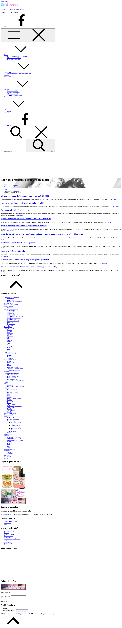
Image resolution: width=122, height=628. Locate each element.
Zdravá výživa (8, 456)
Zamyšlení (6, 455)
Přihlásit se (4, 601)
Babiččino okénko (9, 303)
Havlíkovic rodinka (12, 389)
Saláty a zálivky (11, 404)
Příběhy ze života (8, 388)
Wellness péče (11, 358)
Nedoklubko (14, 426)
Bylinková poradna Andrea (11, 304)
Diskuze (6, 55)
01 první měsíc (11, 310)
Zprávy (6, 458)
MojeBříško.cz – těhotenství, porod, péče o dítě (13, 9)
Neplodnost (10, 307)
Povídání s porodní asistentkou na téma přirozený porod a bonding (29, 267)
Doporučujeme (8, 327)
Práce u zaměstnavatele (13, 376)
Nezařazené (7, 371)
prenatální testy (8, 543)
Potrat (8, 446)
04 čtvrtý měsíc (11, 315)
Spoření (9, 432)
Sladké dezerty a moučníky (14, 406)
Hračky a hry (10, 362)
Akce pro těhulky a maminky (11, 297)
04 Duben (10, 334)
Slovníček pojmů (8, 415)
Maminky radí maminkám (14, 92)
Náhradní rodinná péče (13, 321)
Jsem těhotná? (7, 350)
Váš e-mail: (4, 608)
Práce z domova (11, 377)
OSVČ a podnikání (12, 374)
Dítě (5, 109)
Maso (8, 394)
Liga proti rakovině (16, 425)
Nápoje (9, 395)
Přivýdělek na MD (12, 379)
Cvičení (9, 441)
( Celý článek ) (113, 199)
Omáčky (9, 397)
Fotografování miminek (13, 419)
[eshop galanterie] (13, 503)
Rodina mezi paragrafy (10, 413)
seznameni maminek (9, 534)
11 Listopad (10, 345)
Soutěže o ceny (8, 434)
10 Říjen (9, 343)
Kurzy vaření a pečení (13, 392)
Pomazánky (10, 401)
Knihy (9, 365)
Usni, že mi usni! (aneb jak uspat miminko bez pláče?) (23, 203)
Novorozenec (7, 523)
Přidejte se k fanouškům (7, 514)
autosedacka (7, 537)
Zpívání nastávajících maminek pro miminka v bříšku (24, 226)
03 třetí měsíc (10, 313)
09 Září (9, 342)
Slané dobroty (11, 407)
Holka (9, 347)
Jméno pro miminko (12, 91)
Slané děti (13, 429)
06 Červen (10, 337)
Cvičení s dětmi (11, 418)
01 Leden (9, 330)
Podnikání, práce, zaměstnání (11, 373)
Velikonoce (10, 453)
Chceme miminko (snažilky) (11, 521)
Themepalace (53, 614)
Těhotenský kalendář (12, 94)
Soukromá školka (8, 536)
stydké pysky (7, 542)
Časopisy (9, 361)
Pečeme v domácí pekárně (14, 398)
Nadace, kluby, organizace (14, 421)
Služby (6, 416)
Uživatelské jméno (5, 596)
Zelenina (9, 412)
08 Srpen (9, 340)
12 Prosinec (10, 346)
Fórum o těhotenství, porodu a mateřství (17, 56)
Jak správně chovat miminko (13, 251)
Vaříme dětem (11, 410)
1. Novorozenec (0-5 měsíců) (15, 316)
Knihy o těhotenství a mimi (14, 367)
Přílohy (9, 403)
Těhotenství (7, 89)
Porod (5, 97)
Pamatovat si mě (7, 600)
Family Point (10, 298)
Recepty (6, 391)
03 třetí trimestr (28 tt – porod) (15, 440)
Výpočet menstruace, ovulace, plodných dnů (19, 73)
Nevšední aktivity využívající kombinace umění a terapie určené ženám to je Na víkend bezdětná (42, 234)
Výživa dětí (10, 325)
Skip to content (5, 1)
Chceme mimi (7, 72)
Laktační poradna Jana (10, 352)
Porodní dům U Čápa (16, 428)
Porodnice (6, 524)
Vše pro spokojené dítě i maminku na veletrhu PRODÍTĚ (25, 196)
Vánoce (9, 452)
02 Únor (9, 331)
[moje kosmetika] (13, 497)
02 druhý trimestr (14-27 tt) (14, 438)
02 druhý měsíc (11, 312)
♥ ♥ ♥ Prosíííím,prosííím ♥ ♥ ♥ (12, 539)
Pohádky (9, 111)
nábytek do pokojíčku (9, 531)
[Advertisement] (61, 165)
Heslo (2, 598)
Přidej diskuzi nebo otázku (14, 59)
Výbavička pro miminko (13, 370)
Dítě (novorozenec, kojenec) (11, 309)
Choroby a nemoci (12, 319)
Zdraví (9, 447)
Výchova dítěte (11, 324)
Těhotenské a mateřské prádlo (15, 368)
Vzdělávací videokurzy (10, 449)
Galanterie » (7, 112)
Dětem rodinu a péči (16, 422)
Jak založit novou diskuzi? (14, 58)
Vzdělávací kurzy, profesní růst (15, 380)
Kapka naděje (14, 423)
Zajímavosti (7, 450)
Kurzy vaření (10, 300)
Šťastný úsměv (14, 431)
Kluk (8, 349)
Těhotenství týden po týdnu (14, 95)
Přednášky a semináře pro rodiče (15, 301)
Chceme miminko (8, 306)
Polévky (9, 400)
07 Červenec (10, 339)
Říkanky (9, 356)
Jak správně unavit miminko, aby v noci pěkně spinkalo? (25, 260)
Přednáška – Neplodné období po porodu (18, 243)
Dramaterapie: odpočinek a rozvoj (15, 210)
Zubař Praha (7, 540)
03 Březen (10, 333)
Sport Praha (7, 545)
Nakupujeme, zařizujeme (10, 359)
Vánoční (9, 409)
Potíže (9, 444)
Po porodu (10, 385)
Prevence (6, 533)
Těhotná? (6, 75)
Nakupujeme (7, 76)
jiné (8, 364)
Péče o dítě (10, 322)
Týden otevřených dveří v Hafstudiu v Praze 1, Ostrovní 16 (26, 219)
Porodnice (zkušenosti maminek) (15, 386)
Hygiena (9, 443)
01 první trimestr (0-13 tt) (13, 437)
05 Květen (10, 336)
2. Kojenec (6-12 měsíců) (14, 318)
